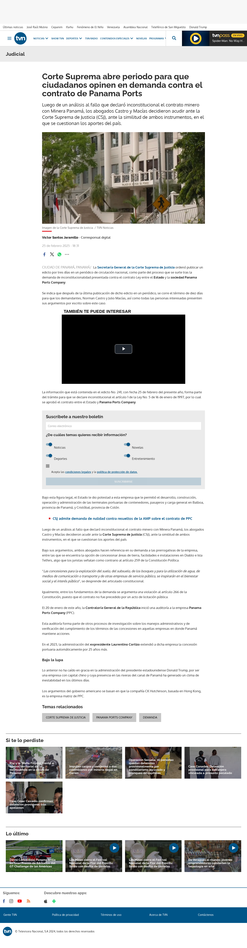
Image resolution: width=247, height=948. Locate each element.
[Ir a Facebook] (4, 901)
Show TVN (57, 38)
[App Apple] (46, 901)
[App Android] (55, 901)
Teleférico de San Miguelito (168, 27)
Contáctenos (206, 914)
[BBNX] (7, 931)
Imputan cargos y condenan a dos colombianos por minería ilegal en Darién (93, 770)
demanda (150, 717)
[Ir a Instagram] (12, 901)
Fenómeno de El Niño (90, 27)
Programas (156, 38)
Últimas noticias (13, 27)
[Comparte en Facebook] (44, 254)
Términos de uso (111, 914)
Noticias (38, 38)
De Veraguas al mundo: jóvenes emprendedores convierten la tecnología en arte (210, 863)
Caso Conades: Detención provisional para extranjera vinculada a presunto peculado (210, 770)
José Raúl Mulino (37, 27)
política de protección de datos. (117, 472)
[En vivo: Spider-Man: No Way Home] (195, 38)
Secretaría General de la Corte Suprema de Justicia (135, 267)
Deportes (72, 38)
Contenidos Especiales (114, 38)
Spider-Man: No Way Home (228, 41)
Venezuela (113, 27)
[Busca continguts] (174, 38)
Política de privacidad (65, 914)
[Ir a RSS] (29, 901)
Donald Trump (198, 27)
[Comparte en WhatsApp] (59, 254)
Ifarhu (69, 27)
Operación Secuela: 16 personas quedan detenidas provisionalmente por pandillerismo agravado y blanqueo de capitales (151, 766)
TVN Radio (91, 38)
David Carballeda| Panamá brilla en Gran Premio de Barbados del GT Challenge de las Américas (33, 863)
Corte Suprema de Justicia (66, 717)
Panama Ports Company (114, 717)
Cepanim (56, 27)
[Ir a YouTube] (20, 901)
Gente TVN (10, 914)
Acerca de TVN (158, 914)
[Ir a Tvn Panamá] (20, 38)
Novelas (141, 38)
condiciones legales (78, 472)
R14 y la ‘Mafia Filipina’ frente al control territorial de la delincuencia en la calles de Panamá (32, 768)
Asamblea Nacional (136, 27)
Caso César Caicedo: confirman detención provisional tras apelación (31, 805)
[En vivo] (215, 34)
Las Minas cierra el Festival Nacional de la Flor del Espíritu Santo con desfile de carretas (91, 863)
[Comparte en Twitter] (52, 254)
